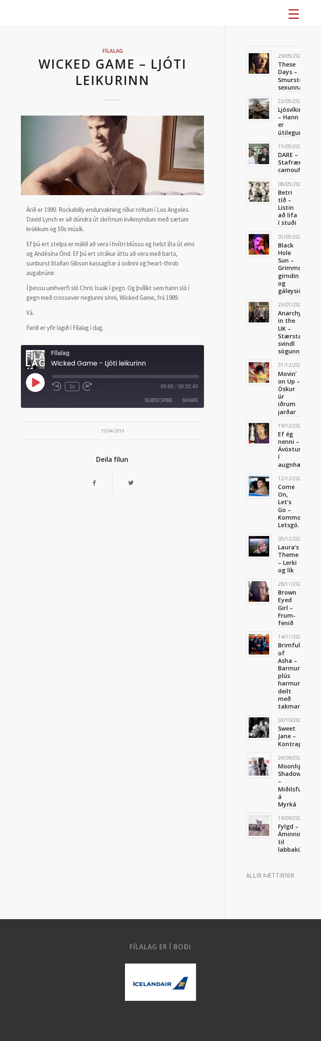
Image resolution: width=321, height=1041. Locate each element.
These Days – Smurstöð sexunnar (292, 75)
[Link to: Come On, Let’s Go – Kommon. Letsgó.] (259, 486)
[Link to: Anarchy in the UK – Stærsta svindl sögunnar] (259, 312)
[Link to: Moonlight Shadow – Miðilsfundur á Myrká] (259, 765)
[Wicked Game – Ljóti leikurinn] (112, 155)
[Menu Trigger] (293, 13)
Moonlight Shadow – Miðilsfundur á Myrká (297, 785)
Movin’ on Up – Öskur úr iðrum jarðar (289, 393)
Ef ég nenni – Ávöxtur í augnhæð (292, 449)
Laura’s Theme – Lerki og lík (288, 558)
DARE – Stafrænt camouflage (296, 162)
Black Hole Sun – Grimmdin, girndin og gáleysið (293, 268)
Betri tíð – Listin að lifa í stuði (287, 207)
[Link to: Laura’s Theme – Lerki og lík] (259, 546)
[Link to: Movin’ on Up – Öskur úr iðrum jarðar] (259, 372)
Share (190, 400)
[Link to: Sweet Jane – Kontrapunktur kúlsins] (259, 727)
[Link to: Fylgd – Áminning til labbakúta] (259, 825)
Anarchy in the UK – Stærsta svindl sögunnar (292, 332)
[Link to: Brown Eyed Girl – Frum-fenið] (259, 591)
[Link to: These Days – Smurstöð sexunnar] (259, 63)
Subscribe (159, 400)
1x (72, 386)
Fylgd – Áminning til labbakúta (293, 837)
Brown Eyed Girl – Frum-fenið (287, 607)
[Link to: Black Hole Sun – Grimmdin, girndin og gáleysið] (259, 244)
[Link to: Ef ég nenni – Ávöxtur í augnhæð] (259, 433)
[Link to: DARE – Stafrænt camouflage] (259, 154)
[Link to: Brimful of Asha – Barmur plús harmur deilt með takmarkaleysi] (259, 644)
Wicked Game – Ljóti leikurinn (112, 72)
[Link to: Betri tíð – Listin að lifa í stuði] (259, 191)
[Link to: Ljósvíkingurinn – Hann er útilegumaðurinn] (259, 108)
